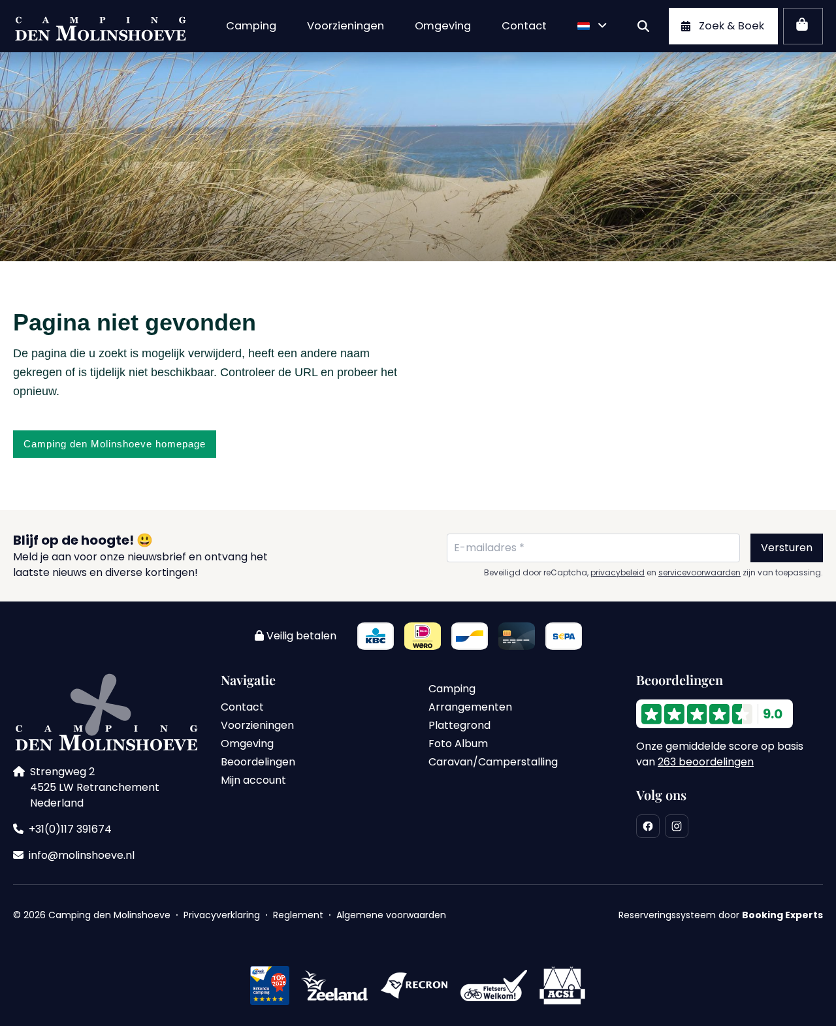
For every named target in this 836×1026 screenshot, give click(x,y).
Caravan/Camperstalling (493, 761)
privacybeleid (617, 573)
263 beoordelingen (706, 761)
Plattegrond (459, 725)
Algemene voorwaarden (391, 915)
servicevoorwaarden (699, 573)
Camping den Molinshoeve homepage (115, 443)
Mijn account (253, 780)
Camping (451, 688)
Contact (242, 706)
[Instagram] (676, 826)
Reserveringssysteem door (721, 915)
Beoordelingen (258, 761)
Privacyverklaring (222, 915)
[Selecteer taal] (593, 26)
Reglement (298, 915)
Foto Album (458, 743)
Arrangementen (470, 706)
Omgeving (247, 743)
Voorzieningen (257, 725)
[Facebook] (648, 826)
